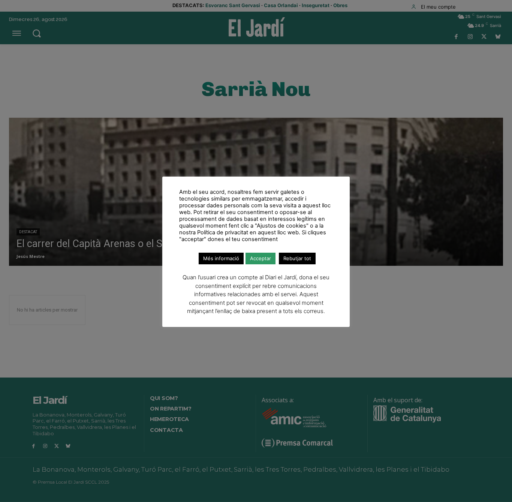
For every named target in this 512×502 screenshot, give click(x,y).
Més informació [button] (221, 258)
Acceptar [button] (260, 258)
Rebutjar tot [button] (297, 258)
